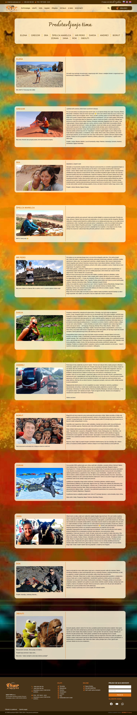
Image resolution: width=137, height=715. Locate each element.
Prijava (55, 8)
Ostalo (63, 8)
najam (47, 8)
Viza (40, 8)
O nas (70, 8)
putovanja (25, 8)
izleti (34, 8)
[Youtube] (116, 704)
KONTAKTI (79, 8)
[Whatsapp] (122, 704)
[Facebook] (111, 704)
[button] (108, 8)
